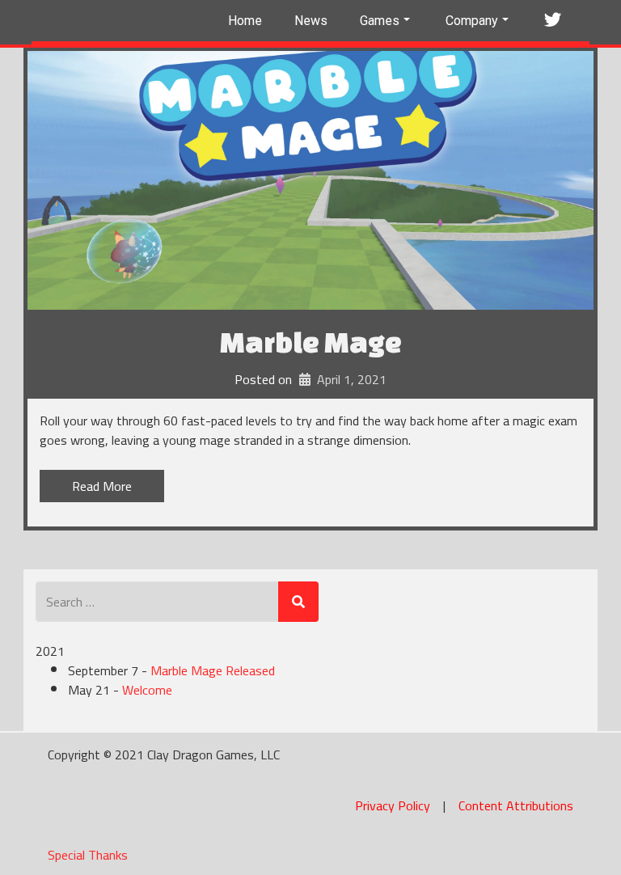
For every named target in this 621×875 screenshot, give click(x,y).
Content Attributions (515, 805)
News (310, 20)
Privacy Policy (392, 805)
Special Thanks (88, 855)
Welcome (147, 690)
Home (245, 20)
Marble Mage (311, 341)
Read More (102, 486)
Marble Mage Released (212, 670)
